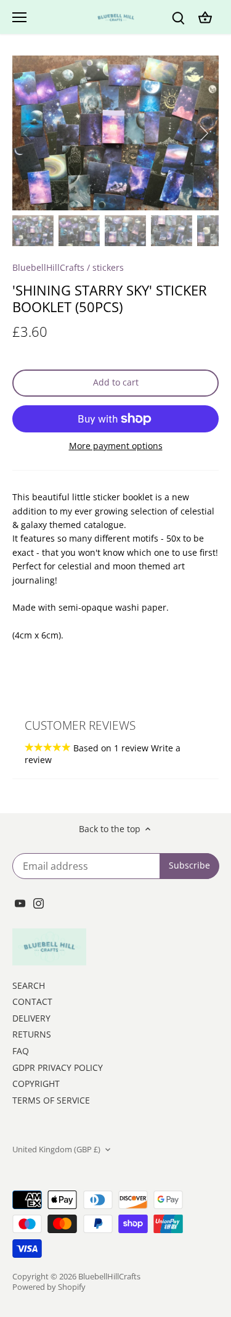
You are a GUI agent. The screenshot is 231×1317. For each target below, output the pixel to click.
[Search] (178, 17)
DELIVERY (31, 1018)
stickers (108, 267)
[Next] (203, 133)
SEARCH (28, 985)
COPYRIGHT (36, 1083)
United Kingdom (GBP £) (56, 1149)
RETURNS (31, 1034)
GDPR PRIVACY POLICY (57, 1067)
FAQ (20, 1051)
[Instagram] (38, 902)
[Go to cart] (205, 17)
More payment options (116, 445)
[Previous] (27, 133)
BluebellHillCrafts (48, 267)
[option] (115, 133)
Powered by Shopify (49, 1287)
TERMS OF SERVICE (51, 1100)
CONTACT (32, 1001)
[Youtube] (20, 902)
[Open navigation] (19, 17)
